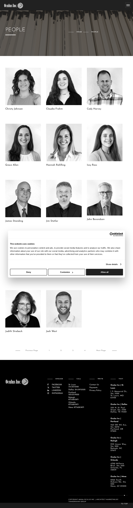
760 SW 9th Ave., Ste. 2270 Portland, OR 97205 (119, 428)
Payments (93, 388)
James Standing (14, 221)
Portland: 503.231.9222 (73, 394)
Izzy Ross (92, 165)
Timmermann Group (77, 501)
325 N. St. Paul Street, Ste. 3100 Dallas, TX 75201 (119, 410)
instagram (57, 393)
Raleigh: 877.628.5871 (73, 399)
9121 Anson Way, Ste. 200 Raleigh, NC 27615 (119, 447)
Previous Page (32, 350)
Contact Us (94, 385)
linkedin (56, 390)
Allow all (104, 272)
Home (79, 32)
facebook (56, 385)
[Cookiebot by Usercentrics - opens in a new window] (111, 234)
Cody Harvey (94, 109)
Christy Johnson (14, 109)
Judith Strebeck (13, 331)
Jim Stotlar (52, 221)
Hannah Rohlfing (55, 165)
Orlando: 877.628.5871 (73, 403)
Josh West (51, 331)
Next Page (101, 350)
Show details (112, 264)
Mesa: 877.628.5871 (76, 407)
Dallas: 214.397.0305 (76, 390)
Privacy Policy (95, 390)
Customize (65, 272)
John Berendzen (96, 219)
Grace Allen (11, 165)
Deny (28, 272)
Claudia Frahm (54, 109)
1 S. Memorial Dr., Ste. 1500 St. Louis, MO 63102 (119, 395)
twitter (55, 388)
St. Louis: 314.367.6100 (73, 386)
